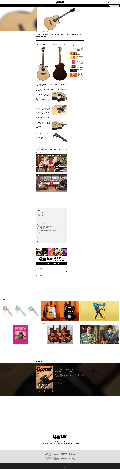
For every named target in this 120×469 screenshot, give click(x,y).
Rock (46, 323)
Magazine (39, 361)
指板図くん (68, 445)
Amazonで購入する (40, 391)
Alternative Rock (43, 323)
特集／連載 (46, 443)
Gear (42, 31)
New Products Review (75, 443)
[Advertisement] (51, 200)
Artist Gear (55, 443)
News (44, 31)
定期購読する (48, 391)
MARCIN (42, 268)
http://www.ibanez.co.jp (50, 238)
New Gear (52, 31)
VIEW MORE (81, 390)
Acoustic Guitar (48, 31)
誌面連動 (69, 443)
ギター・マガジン (38, 31)
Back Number (57, 445)
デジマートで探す (42, 240)
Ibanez (39, 268)
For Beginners (63, 445)
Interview (50, 443)
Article (65, 443)
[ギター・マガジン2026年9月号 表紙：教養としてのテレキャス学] (44, 388)
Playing (62, 443)
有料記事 (42, 443)
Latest (4, 299)
